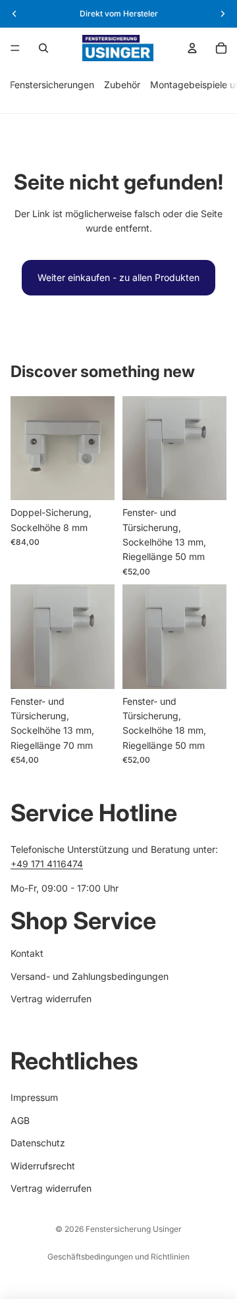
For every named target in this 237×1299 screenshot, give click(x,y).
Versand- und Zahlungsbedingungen (90, 976)
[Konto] (192, 48)
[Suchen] (43, 48)
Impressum (34, 1098)
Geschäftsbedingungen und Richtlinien (118, 1256)
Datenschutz (38, 1142)
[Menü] (15, 48)
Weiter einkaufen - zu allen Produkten (118, 277)
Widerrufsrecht (43, 1165)
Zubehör (122, 84)
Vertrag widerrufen (51, 998)
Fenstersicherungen (52, 84)
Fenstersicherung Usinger (134, 1229)
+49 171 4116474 (47, 864)
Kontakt (27, 953)
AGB (20, 1120)
